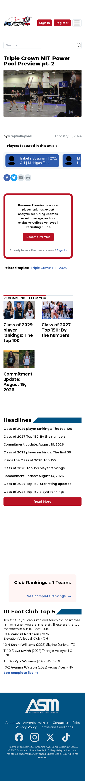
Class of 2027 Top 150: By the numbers (34, 437)
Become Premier (38, 237)
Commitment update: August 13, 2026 (33, 476)
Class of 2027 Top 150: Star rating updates (37, 484)
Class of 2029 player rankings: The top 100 (37, 429)
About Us (12, 723)
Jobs (76, 723)
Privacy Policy (26, 727)
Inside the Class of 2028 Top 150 (29, 460)
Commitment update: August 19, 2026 (33, 444)
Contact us (61, 723)
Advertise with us (36, 723)
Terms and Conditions (56, 727)
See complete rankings (46, 596)
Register (62, 23)
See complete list (18, 673)
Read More (42, 502)
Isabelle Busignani (33, 158)
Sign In (44, 23)
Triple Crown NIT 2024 (49, 268)
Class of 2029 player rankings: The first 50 (37, 452)
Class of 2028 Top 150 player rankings (34, 468)
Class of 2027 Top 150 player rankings (34, 492)
